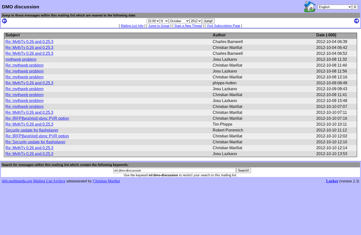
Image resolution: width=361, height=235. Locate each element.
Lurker (332, 181)
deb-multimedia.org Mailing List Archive (33, 181)
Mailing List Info (132, 26)
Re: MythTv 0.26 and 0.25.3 (29, 42)
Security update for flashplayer (31, 130)
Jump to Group (158, 26)
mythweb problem (20, 59)
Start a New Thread (188, 26)
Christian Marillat (106, 181)
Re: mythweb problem (24, 65)
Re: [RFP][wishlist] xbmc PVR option (37, 118)
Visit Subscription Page (223, 26)
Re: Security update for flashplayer (35, 142)
